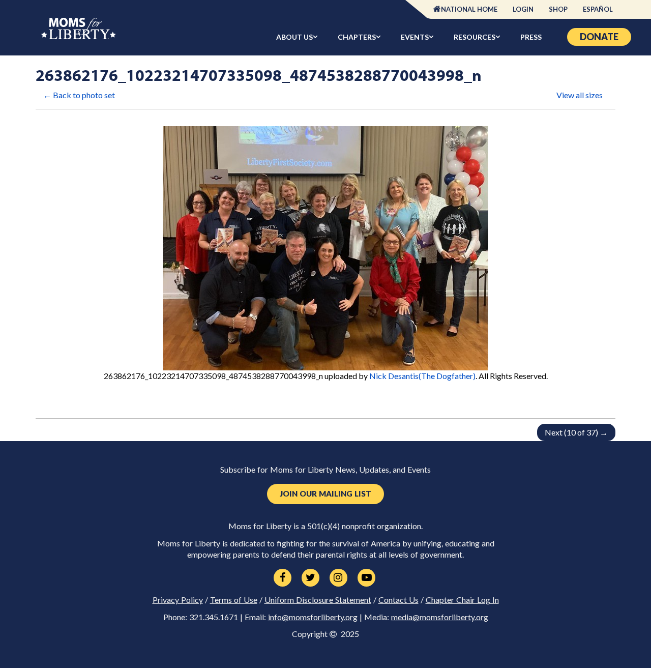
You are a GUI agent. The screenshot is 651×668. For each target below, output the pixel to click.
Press (531, 37)
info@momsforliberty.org (313, 617)
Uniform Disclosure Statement (317, 600)
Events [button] (415, 37)
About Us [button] (294, 37)
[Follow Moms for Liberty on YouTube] (366, 578)
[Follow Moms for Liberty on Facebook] (282, 578)
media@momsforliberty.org (439, 617)
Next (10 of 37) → (576, 432)
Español (598, 9)
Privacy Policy (178, 600)
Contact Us (398, 600)
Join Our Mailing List (325, 494)
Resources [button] (474, 37)
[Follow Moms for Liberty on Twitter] (310, 578)
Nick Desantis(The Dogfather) (422, 376)
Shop (558, 9)
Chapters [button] (357, 37)
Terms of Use (233, 600)
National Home (469, 9)
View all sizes (579, 95)
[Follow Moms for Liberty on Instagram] (338, 578)
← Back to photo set (79, 95)
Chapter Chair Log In (462, 600)
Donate (599, 36)
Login (523, 9)
